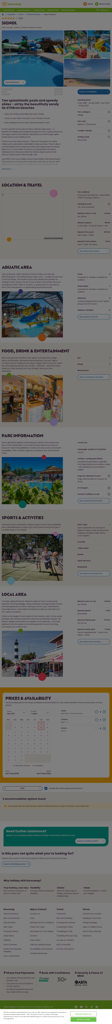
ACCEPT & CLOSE (83, 1019)
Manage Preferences (83, 1014)
